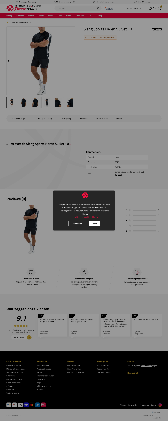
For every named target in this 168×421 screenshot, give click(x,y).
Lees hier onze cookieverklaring (85, 217)
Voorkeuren (77, 223)
